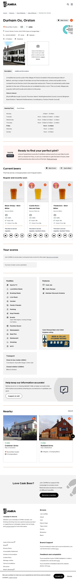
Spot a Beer (67, 168)
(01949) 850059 (10, 35)
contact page (10, 526)
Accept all (59, 576)
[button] (73, 436)
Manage (69, 576)
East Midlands (21, 13)
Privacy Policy (7, 548)
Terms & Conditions (9, 563)
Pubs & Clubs (44, 523)
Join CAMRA (44, 514)
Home (5, 13)
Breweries (43, 532)
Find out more (52, 159)
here (57, 548)
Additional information (22, 71)
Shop (5, 545)
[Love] (11, 235)
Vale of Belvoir (32, 13)
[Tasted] (22, 235)
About (42, 517)
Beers (42, 535)
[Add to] (71, 20)
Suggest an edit (14, 396)
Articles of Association (10, 554)
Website (31, 35)
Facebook (20, 39)
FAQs (32, 524)
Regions (11, 13)
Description (8, 71)
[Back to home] (9, 4)
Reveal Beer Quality (11, 27)
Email (22, 35)
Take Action (43, 526)
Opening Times (9, 108)
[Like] (5, 235)
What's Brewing (8, 569)
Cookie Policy (7, 557)
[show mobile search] (68, 4)
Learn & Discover (8, 542)
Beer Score (64, 20)
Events (42, 529)
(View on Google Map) (32, 31)
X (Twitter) (9, 39)
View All (70, 410)
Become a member (52, 257)
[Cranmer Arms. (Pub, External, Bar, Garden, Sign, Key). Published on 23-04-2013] (20, 438)
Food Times (20, 108)
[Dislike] (17, 235)
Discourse (6, 566)
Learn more (13, 577)
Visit (41, 520)
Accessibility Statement (10, 551)
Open (30, 27)
